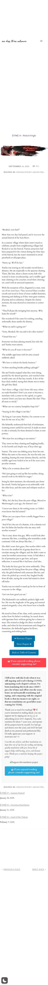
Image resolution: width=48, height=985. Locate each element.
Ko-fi (32, 715)
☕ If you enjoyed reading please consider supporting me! (24, 663)
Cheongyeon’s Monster (30, 172)
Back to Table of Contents (24, 652)
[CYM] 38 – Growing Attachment (14, 805)
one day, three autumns (14, 41)
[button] (4, 980)
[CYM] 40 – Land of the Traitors (14, 817)
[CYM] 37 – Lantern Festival (12, 793)
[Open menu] (41, 41)
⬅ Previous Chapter (23, 638)
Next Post (38, 869)
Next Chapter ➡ (24, 644)
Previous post (12, 869)
